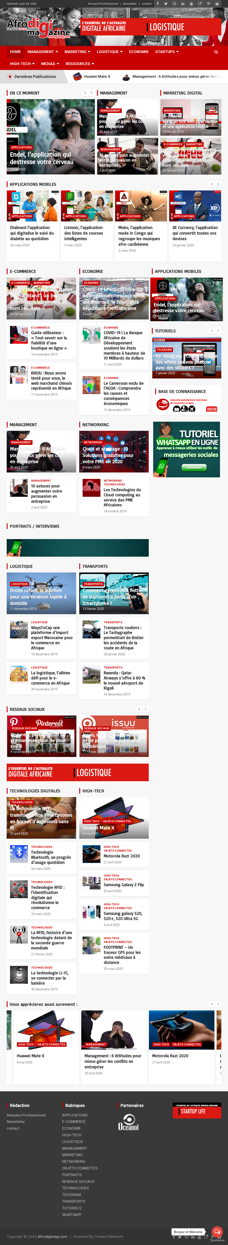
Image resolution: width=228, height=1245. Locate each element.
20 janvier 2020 (183, 245)
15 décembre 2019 (117, 410)
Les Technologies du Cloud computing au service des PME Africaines (122, 497)
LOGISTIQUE (108, 51)
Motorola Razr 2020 (122, 856)
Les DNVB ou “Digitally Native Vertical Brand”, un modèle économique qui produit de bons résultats (189, 157)
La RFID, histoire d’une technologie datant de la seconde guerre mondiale (51, 940)
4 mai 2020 (18, 169)
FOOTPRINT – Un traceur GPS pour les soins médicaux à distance (122, 954)
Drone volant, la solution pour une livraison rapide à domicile (38, 596)
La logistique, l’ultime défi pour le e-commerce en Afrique (50, 678)
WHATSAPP (71, 1214)
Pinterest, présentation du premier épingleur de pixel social (38, 740)
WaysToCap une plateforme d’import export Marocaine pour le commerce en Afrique (52, 637)
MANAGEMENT (41, 51)
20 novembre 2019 (44, 689)
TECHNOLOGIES (114, 484)
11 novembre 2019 (44, 394)
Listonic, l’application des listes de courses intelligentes (83, 233)
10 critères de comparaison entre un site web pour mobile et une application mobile (190, 121)
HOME (15, 51)
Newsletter (130, 3)
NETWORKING (93, 442)
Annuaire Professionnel (103, 3)
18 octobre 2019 (115, 511)
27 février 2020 (42, 954)
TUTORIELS (71, 1208)
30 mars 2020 (20, 245)
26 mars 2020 (41, 869)
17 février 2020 (93, 752)
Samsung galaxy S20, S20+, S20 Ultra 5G (123, 916)
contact (147, 3)
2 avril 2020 (107, 170)
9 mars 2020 (91, 467)
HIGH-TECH (20, 63)
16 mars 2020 (41, 914)
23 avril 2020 (19, 833)
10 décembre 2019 (44, 654)
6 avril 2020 (112, 925)
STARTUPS (165, 51)
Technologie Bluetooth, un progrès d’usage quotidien (51, 857)
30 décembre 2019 (117, 694)
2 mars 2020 (127, 250)
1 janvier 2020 (165, 373)
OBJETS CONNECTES (44, 154)
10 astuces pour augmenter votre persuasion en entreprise (124, 160)
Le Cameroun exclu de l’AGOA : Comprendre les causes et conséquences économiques (124, 393)
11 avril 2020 (113, 364)
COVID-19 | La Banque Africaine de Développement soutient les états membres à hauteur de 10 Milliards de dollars (124, 345)
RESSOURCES (78, 63)
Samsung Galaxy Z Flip (124, 884)
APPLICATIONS (22, 216)
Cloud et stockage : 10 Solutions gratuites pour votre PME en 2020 (108, 455)
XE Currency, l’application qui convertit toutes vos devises (195, 233)
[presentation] (85, 93)
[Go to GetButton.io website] (217, 1240)
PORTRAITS (71, 1175)
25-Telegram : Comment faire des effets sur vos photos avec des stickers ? (187, 361)
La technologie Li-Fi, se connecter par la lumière (49, 978)
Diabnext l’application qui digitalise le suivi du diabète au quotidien (32, 233)
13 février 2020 (93, 609)
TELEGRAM (164, 349)
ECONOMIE (139, 51)
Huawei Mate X (30, 162)
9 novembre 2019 (22, 752)
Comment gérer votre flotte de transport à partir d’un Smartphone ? (112, 596)
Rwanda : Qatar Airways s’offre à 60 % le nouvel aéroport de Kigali (124, 680)
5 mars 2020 (73, 245)
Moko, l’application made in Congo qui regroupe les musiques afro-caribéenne (139, 236)
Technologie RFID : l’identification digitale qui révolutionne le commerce (47, 897)
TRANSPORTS (93, 584)
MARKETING (75, 51)
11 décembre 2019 (23, 609)
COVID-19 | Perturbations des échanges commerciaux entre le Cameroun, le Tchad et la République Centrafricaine (114, 298)
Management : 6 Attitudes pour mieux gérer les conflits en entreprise (125, 121)
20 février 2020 (173, 170)
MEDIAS (48, 63)
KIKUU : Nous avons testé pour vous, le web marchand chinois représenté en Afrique (51, 380)
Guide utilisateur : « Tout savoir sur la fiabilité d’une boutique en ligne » (49, 340)
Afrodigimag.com (52, 1236)
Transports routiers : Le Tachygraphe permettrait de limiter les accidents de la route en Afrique (124, 637)
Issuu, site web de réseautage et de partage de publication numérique (114, 740)
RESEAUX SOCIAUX (24, 728)
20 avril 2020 (113, 891)
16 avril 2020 (91, 314)
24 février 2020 (173, 131)
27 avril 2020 (113, 862)
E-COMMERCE (173, 144)
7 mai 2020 (161, 316)
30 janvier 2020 (114, 654)
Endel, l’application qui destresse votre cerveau (179, 307)
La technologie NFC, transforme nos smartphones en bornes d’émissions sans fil (41, 817)
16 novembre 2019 (44, 354)
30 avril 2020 (108, 131)
